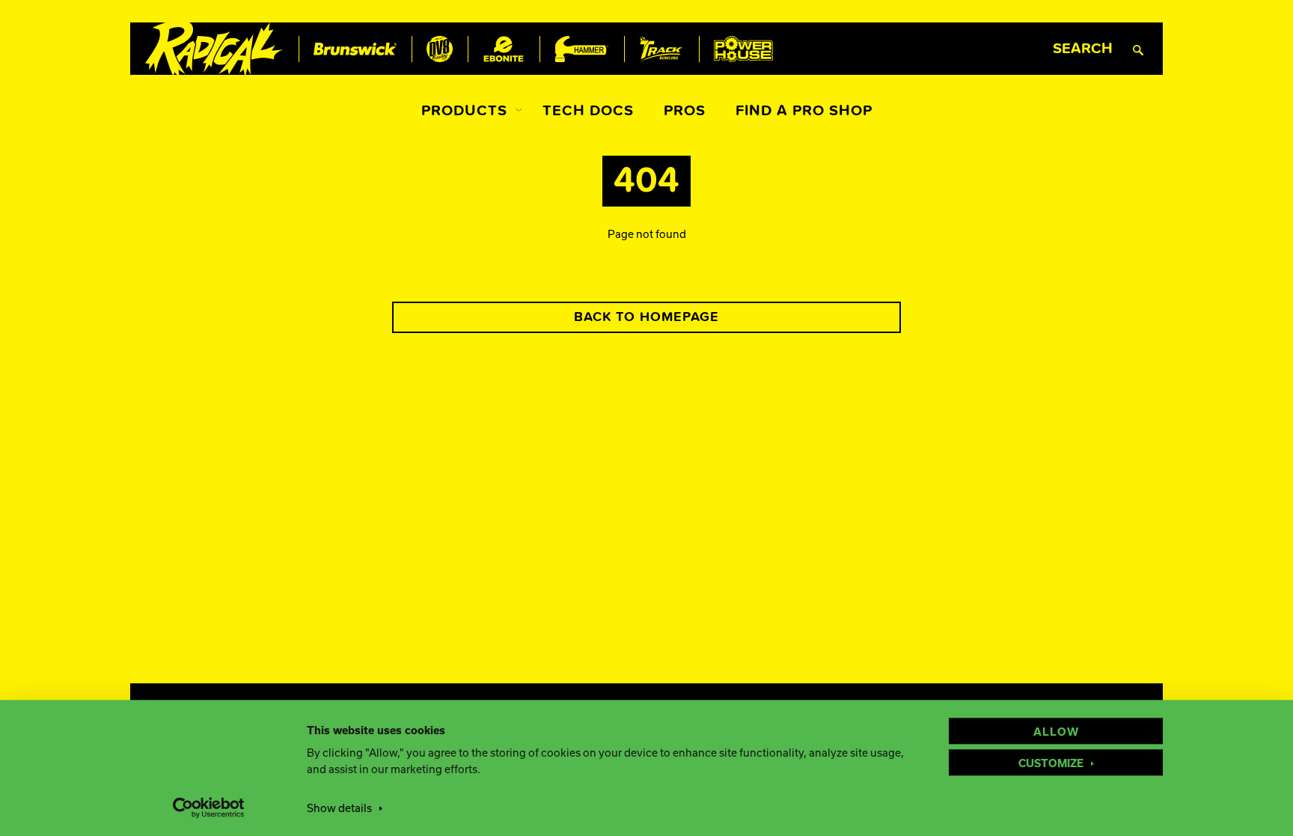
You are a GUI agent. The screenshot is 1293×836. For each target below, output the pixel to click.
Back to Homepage (646, 317)
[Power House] (743, 49)
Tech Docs (588, 110)
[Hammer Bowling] (581, 49)
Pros (685, 110)
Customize (1050, 762)
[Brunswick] (355, 49)
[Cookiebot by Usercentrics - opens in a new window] (209, 807)
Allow (1056, 731)
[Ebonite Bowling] (504, 49)
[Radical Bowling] (214, 49)
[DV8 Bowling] (440, 49)
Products (464, 110)
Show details (339, 807)
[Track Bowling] (661, 49)
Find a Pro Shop (804, 110)
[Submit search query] (1138, 49)
